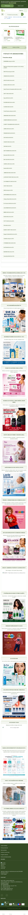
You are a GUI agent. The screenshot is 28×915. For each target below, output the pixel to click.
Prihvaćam (7, 5)
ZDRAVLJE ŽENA (15, 47)
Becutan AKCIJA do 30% (9, 155)
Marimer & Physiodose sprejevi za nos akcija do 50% (14, 67)
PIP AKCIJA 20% (7, 225)
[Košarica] (25, 10)
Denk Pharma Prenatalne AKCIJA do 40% (13, 89)
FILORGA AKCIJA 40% (8, 106)
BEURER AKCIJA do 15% (9, 251)
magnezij (10, 17)
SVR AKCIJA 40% (7, 146)
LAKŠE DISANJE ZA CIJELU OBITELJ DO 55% (14, 467)
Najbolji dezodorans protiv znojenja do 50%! (14, 748)
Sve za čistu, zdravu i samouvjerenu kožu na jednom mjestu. (14, 661)
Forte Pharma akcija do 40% (10, 111)
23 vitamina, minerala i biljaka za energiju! (14, 808)
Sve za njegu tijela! (14, 722)
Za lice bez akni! (14, 658)
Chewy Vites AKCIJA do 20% (10, 199)
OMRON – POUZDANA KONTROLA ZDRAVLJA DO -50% (14, 272)
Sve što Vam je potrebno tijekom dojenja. (14, 434)
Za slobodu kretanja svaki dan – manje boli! (14, 689)
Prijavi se (21, 10)
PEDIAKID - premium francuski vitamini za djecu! (14, 500)
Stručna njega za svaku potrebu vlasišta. (14, 593)
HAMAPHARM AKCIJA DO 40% (10, 119)
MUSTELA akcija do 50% (9, 71)
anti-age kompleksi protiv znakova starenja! (14, 532)
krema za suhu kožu (17, 17)
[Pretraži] (22, 14)
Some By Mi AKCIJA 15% (9, 256)
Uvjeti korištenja (4, 845)
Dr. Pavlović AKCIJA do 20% (10, 203)
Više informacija (12, 2)
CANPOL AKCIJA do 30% (9, 163)
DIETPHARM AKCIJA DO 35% (10, 150)
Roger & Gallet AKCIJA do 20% (10, 234)
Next (25, 47)
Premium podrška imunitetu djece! (14, 625)
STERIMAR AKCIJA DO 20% (10, 243)
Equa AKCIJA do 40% (8, 98)
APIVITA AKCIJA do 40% (9, 80)
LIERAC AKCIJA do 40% (9, 128)
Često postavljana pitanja (6, 856)
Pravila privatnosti (4, 847)
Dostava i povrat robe (5, 852)
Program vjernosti (4, 854)
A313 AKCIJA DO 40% (8, 137)
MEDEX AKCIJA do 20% (9, 212)
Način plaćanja (4, 850)
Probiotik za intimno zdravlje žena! (14, 368)
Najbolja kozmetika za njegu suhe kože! (14, 725)
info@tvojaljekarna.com (8, 888)
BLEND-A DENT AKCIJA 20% (10, 229)
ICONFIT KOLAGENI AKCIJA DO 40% (11, 124)
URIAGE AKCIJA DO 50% (9, 76)
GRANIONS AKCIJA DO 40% (10, 115)
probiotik (8, 18)
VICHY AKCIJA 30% (8, 185)
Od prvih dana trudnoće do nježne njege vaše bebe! (14, 308)
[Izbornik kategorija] (2, 14)
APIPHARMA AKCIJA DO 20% (10, 194)
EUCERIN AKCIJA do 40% (9, 102)
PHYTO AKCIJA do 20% (9, 221)
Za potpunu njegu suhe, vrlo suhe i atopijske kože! (14, 339)
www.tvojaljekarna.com (7, 889)
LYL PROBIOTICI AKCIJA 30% (10, 181)
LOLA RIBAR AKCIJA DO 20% (10, 207)
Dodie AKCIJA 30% (8, 168)
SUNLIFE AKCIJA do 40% (9, 141)
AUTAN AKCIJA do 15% (9, 247)
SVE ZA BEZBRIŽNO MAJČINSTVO (14, 305)
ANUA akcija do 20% (8, 190)
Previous (2, 47)
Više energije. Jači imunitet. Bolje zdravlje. (14, 570)
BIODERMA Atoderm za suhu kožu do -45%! (14, 336)
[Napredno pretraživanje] (25, 14)
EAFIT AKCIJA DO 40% (9, 93)
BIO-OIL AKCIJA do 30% (9, 159)
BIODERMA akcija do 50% (9, 61)
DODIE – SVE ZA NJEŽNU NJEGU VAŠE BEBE (14, 780)
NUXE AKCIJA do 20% (8, 216)
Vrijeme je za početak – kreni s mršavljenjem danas (14, 401)
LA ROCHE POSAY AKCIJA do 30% (11, 177)
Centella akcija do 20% (9, 238)
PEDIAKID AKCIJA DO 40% (9, 133)
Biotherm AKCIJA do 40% (9, 84)
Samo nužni (21, 5)
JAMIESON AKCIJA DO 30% (10, 172)
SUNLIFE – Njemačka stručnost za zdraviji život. (14, 567)
